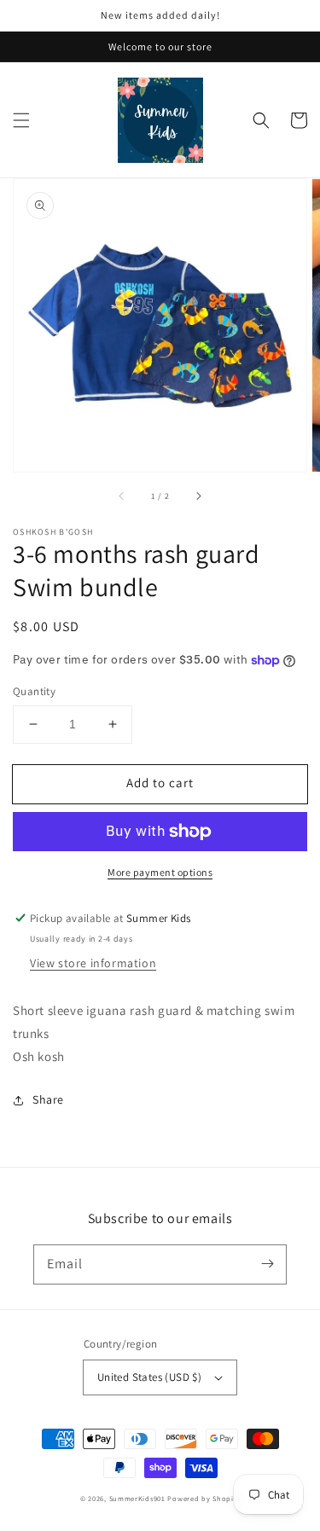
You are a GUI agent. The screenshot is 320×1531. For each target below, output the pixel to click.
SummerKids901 (137, 1498)
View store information (93, 963)
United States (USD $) (149, 1377)
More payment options (160, 872)
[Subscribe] (267, 1264)
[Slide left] (122, 495)
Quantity (34, 691)
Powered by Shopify (203, 1498)
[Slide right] (198, 495)
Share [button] (48, 1099)
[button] (21, 120)
